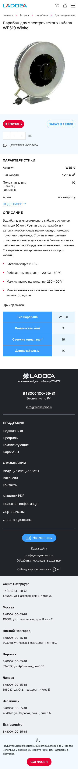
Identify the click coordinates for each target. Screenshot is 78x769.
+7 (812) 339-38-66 (15, 591)
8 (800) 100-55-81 (15, 614)
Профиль (10, 438)
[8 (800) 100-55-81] (57, 5)
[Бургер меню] (73, 5)
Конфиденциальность (39, 555)
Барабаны (11, 452)
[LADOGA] (15, 5)
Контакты (10, 485)
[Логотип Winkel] (39, 376)
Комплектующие (16, 445)
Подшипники (13, 431)
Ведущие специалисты (21, 471)
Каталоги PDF (13, 496)
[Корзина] (65, 5)
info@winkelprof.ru (39, 407)
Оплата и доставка (18, 520)
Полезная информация (21, 504)
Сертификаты (14, 512)
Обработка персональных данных (39, 560)
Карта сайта (39, 548)
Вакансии (10, 478)
